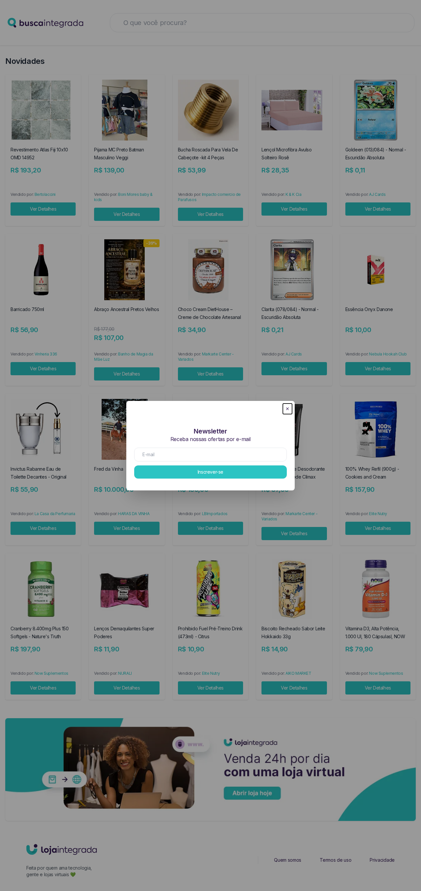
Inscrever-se (210, 472)
